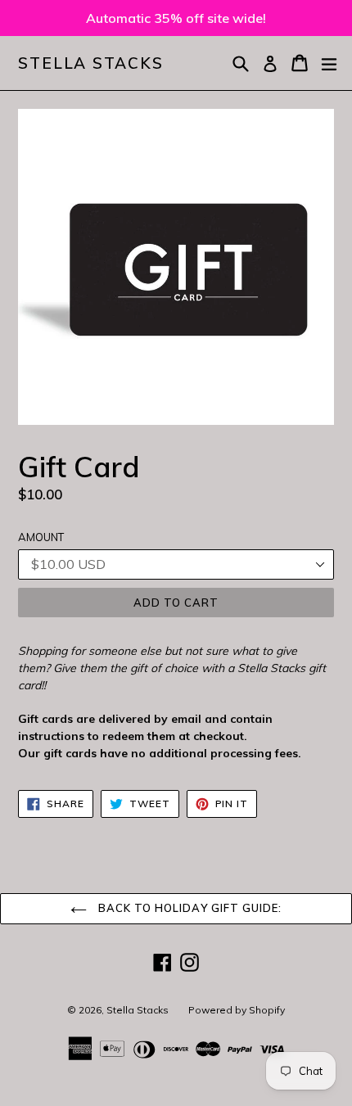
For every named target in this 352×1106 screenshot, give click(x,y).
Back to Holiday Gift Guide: (188, 907)
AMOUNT (41, 537)
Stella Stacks (91, 63)
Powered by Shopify (236, 1010)
